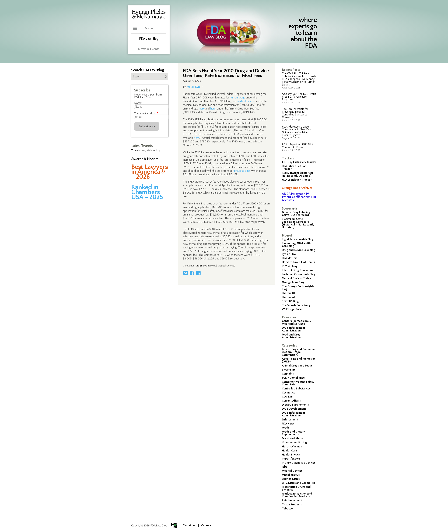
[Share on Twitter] (185, 273)
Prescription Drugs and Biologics (296, 488)
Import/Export (291, 458)
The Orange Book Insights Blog (298, 288)
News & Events (148, 49)
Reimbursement (292, 500)
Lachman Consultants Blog (298, 274)
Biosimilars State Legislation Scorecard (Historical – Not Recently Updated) (298, 223)
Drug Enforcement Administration (293, 329)
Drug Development (294, 408)
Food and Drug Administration (291, 336)
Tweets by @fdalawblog (145, 150)
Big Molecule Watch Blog (297, 239)
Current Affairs (291, 400)
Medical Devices (292, 470)
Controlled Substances (296, 388)
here (202, 108)
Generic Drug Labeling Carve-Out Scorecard (296, 214)
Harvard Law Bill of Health (298, 262)
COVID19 (287, 396)
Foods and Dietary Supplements (293, 433)
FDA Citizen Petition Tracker (294, 167)
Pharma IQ (288, 293)
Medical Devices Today (296, 278)
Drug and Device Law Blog (298, 250)
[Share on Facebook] (192, 273)
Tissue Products (292, 504)
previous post (242, 170)
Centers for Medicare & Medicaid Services (297, 322)
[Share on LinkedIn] (198, 273)
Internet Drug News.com (297, 270)
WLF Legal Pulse (292, 309)
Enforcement (290, 419)
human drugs (237, 97)
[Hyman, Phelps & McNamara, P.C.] (148, 18)
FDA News (288, 423)
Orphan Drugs (291, 478)
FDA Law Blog (148, 38)
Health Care (289, 450)
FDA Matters (289, 258)
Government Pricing (294, 442)
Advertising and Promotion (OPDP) (299, 360)
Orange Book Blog (293, 282)
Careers (206, 525)
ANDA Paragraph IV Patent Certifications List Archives (299, 197)
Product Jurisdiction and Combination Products (297, 495)
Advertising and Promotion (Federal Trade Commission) (299, 352)
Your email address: (146, 113)
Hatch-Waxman (292, 446)
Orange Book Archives (297, 188)
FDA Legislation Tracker (297, 179)
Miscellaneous (291, 474)
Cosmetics (288, 392)
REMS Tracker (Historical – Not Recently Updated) (298, 174)
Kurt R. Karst (194, 86)
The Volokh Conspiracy (296, 305)
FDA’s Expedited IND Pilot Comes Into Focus (297, 146)
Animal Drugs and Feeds (297, 365)
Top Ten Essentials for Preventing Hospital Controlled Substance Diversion (295, 113)
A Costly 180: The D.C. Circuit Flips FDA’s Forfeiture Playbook (299, 96)
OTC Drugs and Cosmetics (298, 482)
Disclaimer (189, 525)
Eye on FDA (289, 254)
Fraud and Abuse (292, 438)
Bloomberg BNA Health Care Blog (296, 245)
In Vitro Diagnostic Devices (298, 462)
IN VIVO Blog (290, 266)
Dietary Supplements (295, 404)
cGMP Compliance (293, 377)
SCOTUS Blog (290, 301)
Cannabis (288, 373)
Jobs (284, 466)
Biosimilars (288, 369)
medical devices (246, 101)
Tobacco (287, 508)
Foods (285, 427)
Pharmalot (288, 297)
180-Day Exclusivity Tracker (299, 162)
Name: (138, 103)
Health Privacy (291, 454)
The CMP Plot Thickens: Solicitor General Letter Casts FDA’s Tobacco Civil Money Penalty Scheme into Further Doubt (299, 79)
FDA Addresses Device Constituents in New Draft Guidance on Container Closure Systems (297, 131)
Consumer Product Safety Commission (298, 383)
